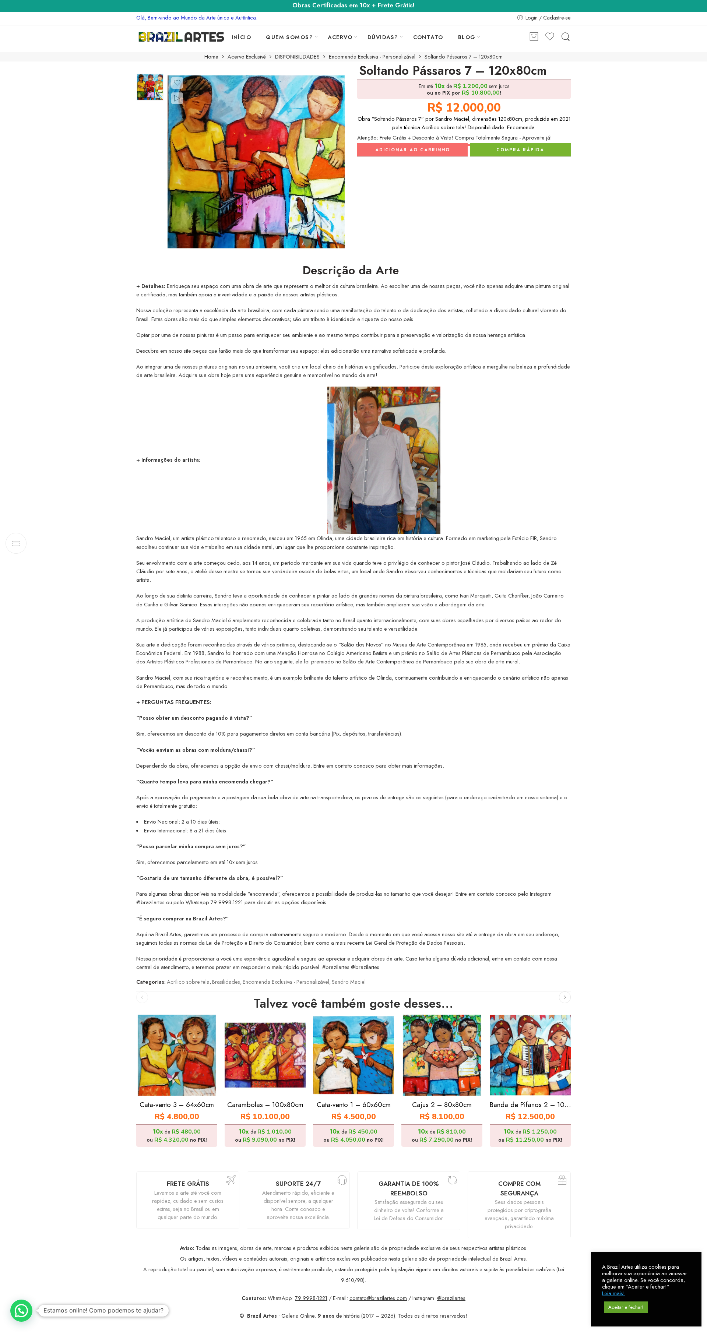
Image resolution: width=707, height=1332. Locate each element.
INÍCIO (242, 37)
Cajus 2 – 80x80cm (442, 1105)
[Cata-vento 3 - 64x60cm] (176, 1055)
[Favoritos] (177, 83)
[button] (21, 1311)
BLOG (467, 37)
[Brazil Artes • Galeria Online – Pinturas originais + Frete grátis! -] (181, 37)
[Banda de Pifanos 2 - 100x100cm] (530, 1055)
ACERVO (340, 37)
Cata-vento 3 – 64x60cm (177, 1105)
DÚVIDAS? (382, 37)
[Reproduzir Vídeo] (177, 98)
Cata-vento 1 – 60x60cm (354, 1105)
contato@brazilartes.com (378, 1298)
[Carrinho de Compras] (534, 37)
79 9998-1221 (311, 1298)
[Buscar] (565, 37)
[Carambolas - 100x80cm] (265, 1055)
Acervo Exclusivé (247, 57)
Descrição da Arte (351, 270)
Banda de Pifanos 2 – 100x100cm (530, 1105)
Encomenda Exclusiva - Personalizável (372, 57)
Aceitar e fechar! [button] (625, 1307)
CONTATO (428, 37)
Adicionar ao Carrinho (412, 150)
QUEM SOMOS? (289, 37)
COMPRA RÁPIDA (520, 150)
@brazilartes (451, 1298)
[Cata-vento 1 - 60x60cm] (353, 1055)
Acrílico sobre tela (188, 982)
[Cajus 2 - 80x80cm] (441, 1055)
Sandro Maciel (349, 982)
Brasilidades (226, 982)
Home (211, 57)
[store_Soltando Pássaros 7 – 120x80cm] (150, 87)
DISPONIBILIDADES (297, 57)
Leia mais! (613, 1293)
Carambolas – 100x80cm (265, 1105)
